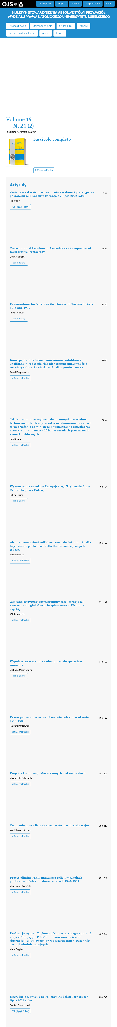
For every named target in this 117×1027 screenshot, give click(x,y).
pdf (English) (19, 262)
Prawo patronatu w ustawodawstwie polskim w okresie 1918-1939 (49, 719)
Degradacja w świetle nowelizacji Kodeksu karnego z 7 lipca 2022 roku (49, 998)
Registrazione (93, 3)
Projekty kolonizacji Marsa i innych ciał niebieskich (48, 773)
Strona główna (17, 26)
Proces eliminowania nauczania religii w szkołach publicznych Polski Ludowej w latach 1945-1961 (46, 879)
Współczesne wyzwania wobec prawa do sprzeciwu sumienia (46, 663)
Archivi (84, 26)
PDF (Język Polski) (44, 170)
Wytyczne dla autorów (22, 33)
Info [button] (58, 33)
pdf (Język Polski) (20, 378)
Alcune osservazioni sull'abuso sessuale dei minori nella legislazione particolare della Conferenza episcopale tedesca (50, 546)
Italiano (75, 3)
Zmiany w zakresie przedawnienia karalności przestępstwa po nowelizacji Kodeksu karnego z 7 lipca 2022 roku (52, 194)
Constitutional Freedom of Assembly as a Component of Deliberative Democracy (50, 250)
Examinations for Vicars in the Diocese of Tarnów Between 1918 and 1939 (53, 306)
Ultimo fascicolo (42, 26)
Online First (66, 26)
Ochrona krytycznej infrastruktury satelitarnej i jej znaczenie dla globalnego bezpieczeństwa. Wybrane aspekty (47, 605)
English (61, 3)
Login (109, 3)
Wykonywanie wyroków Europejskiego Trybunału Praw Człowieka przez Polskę (50, 488)
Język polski (45, 3)
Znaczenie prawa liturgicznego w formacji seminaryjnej (50, 825)
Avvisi (45, 33)
